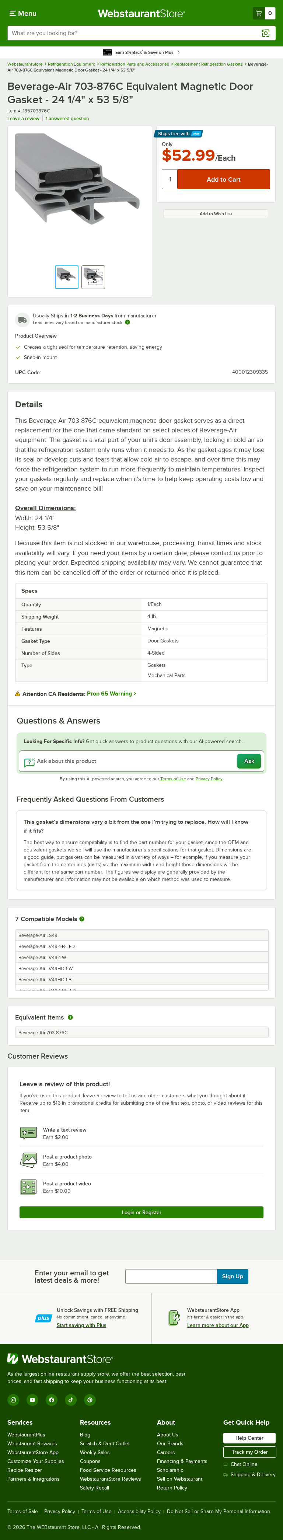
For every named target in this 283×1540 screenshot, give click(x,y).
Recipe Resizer (24, 1470)
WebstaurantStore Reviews (110, 1479)
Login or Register (141, 1212)
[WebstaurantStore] (99, 1359)
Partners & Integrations (33, 1479)
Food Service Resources (108, 1470)
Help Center (249, 1438)
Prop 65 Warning (109, 693)
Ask (249, 761)
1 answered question (67, 118)
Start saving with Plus (81, 1325)
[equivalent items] (70, 1017)
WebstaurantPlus (26, 1435)
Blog (85, 1435)
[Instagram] (13, 1400)
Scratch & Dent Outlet (105, 1443)
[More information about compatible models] (82, 919)
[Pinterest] (90, 1400)
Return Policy (172, 1488)
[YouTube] (32, 1400)
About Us (167, 1435)
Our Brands (170, 1443)
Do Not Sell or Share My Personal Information (218, 1511)
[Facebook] (51, 1400)
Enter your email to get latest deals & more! (72, 1276)
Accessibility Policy (139, 1511)
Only (167, 144)
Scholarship (170, 1470)
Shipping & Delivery (253, 1474)
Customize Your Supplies (35, 1461)
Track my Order (250, 1452)
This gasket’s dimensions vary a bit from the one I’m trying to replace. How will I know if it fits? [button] (136, 826)
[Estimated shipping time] (127, 322)
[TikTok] (71, 1400)
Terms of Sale (22, 1511)
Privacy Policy (209, 778)
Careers (166, 1452)
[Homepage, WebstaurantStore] (141, 13)
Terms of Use (173, 778)
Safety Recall (94, 1488)
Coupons (90, 1461)
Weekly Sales (95, 1452)
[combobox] (141, 33)
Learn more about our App (218, 1325)
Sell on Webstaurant (179, 1479)
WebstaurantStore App (33, 1452)
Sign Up (232, 1276)
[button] (66, 277)
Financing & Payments (182, 1461)
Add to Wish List (216, 213)
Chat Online (244, 1464)
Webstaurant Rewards (32, 1443)
